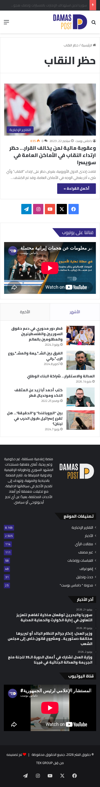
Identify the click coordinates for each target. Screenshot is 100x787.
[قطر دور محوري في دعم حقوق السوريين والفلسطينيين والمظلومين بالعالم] (80, 335)
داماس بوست (84, 141)
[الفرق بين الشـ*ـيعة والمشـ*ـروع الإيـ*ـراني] (80, 360)
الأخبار (89, 536)
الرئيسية (87, 45)
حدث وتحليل (84, 577)
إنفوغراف (86, 568)
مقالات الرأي (84, 544)
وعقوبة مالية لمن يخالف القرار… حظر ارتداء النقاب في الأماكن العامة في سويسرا (52, 155)
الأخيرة (25, 312)
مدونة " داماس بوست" (76, 585)
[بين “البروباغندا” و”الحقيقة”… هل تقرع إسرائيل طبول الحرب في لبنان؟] (80, 420)
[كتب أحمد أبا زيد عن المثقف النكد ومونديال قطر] (80, 397)
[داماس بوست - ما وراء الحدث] (70, 22)
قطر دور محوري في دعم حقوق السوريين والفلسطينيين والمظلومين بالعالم (37, 334)
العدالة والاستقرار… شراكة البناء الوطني (61, 376)
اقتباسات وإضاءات (80, 560)
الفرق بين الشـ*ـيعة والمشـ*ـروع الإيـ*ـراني (35, 356)
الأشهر (75, 312)
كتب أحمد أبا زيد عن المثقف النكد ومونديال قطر (38, 393)
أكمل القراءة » (76, 188)
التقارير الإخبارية (82, 527)
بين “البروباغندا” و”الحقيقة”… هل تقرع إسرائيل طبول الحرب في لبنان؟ (35, 418)
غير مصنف (85, 552)
